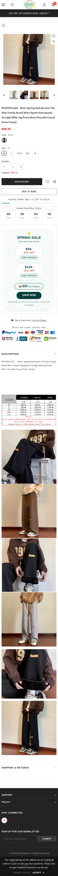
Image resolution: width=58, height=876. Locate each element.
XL (4, 153)
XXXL (19, 153)
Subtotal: (6, 173)
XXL (28, 153)
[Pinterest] (4, 820)
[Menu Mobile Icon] (3, 5)
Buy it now (29, 191)
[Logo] (29, 4)
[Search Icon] (12, 4)
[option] (29, 13)
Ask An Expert (39, 320)
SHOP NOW (29, 295)
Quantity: (6, 161)
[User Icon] (44, 4)
